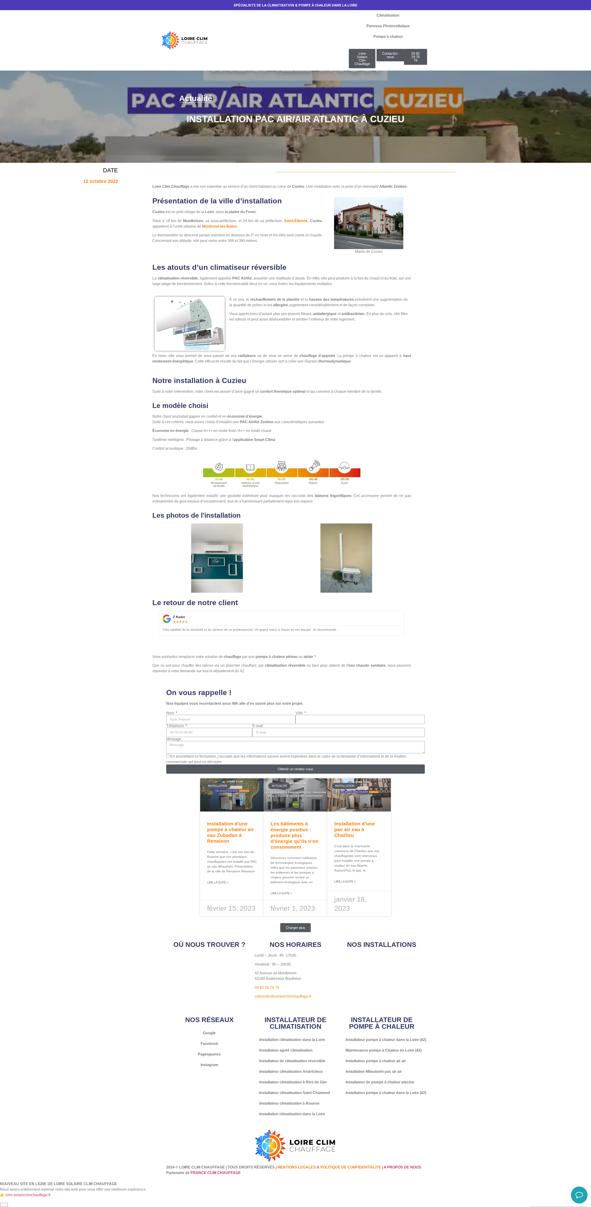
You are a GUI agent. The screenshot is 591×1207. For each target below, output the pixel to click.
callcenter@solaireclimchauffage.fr (283, 996)
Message (173, 739)
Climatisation (388, 15)
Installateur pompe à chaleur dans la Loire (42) (386, 1040)
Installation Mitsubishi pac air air (374, 1071)
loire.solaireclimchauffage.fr (28, 1195)
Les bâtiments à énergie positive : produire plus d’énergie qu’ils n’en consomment (294, 835)
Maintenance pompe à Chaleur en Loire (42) (384, 1050)
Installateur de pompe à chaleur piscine (380, 1082)
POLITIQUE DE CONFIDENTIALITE (350, 1167)
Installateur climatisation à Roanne (289, 1103)
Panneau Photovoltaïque (388, 26)
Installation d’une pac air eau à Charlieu (354, 829)
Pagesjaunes (209, 1054)
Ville (300, 713)
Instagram (209, 1065)
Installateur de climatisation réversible (292, 1061)
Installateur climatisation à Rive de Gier (293, 1082)
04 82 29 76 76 (267, 988)
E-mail (257, 726)
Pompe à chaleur (388, 37)
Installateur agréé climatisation (286, 1050)
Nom (170, 713)
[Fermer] (4, 1205)
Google (209, 1033)
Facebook (209, 1044)
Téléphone (175, 726)
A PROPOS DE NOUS (402, 1167)
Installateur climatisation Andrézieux (291, 1071)
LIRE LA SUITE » (217, 882)
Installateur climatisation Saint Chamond (294, 1093)
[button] (295, 927)
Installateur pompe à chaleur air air (376, 1061)
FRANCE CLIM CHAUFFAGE (215, 1173)
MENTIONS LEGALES (296, 1167)
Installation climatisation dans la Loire (292, 1040)
